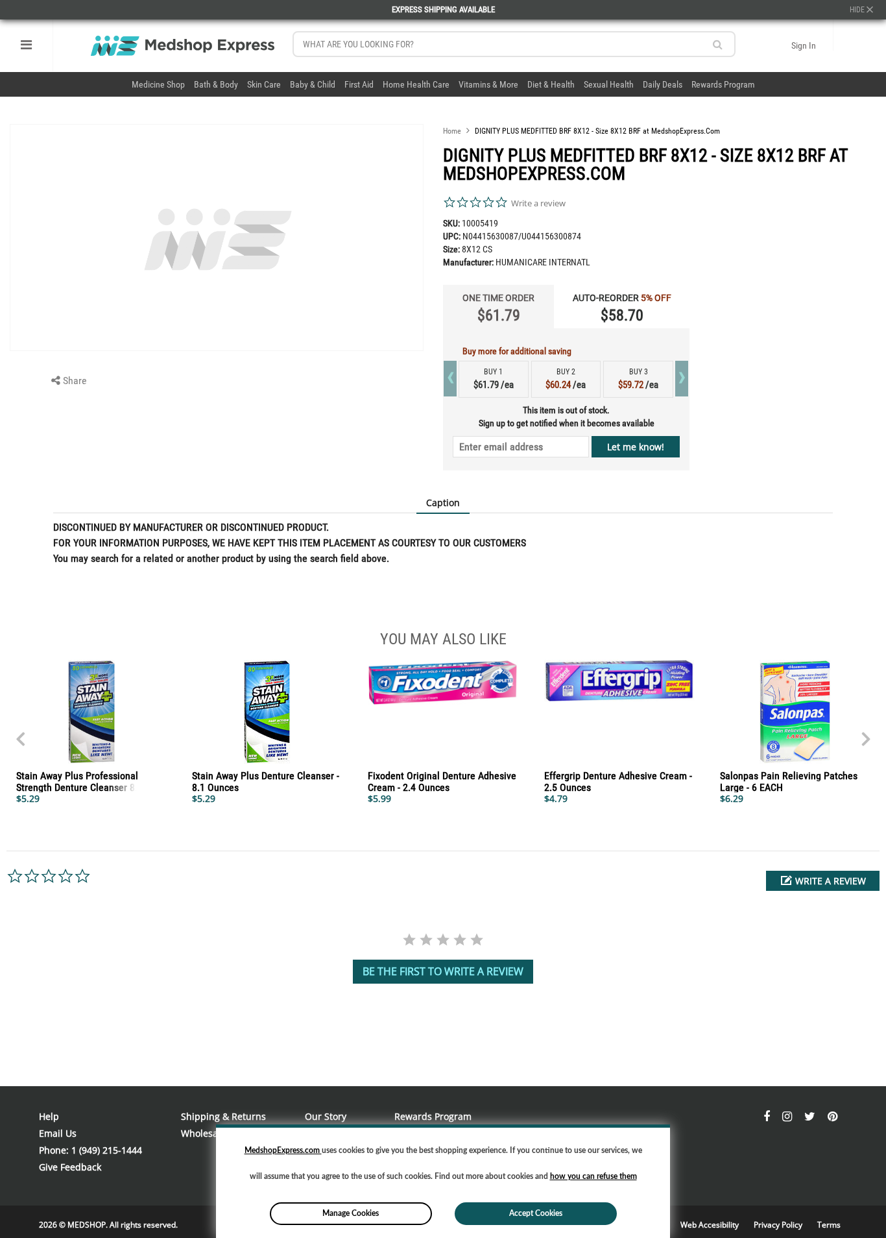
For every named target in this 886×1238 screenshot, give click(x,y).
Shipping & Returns (223, 1116)
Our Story (325, 1116)
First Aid (359, 84)
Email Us (58, 1133)
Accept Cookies (535, 1213)
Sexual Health (609, 84)
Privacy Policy (779, 1224)
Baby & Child (312, 84)
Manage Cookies (350, 1213)
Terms (829, 1224)
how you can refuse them (593, 1176)
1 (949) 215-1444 (106, 1150)
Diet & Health (551, 84)
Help (49, 1116)
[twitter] (811, 1116)
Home (452, 131)
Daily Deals (662, 84)
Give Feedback (70, 1167)
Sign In (803, 45)
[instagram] (788, 1116)
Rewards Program (723, 84)
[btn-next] (20, 732)
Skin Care (264, 84)
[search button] (717, 44)
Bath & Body (216, 84)
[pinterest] (832, 1116)
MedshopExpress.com (283, 1150)
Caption (443, 502)
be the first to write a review (443, 971)
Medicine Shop (158, 84)
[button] (823, 881)
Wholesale (203, 1133)
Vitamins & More (488, 84)
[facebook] (767, 1116)
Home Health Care (416, 84)
